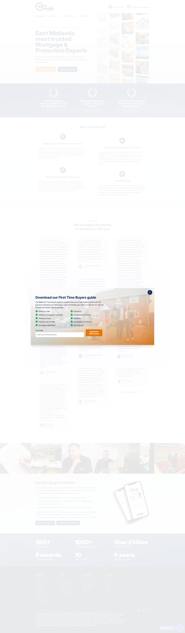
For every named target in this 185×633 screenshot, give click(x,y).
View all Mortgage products (44, 601)
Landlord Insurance (65, 593)
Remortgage (39, 585)
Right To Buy (39, 599)
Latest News (110, 579)
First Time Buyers (40, 579)
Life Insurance (63, 579)
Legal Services (87, 588)
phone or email (51, 151)
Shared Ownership (41, 596)
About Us (84, 16)
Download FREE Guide (94, 333)
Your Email (39, 330)
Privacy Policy (110, 593)
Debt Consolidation (41, 593)
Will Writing (85, 590)
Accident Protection (65, 588)
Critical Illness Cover (65, 582)
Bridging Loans (87, 579)
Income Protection (64, 585)
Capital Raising (40, 590)
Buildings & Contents (65, 590)
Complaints (109, 590)
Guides (108, 582)
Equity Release (87, 582)
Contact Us (109, 588)
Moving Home (39, 588)
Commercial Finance (88, 585)
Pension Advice (87, 593)
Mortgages (40, 16)
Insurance (54, 16)
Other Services (69, 16)
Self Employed (40, 582)
